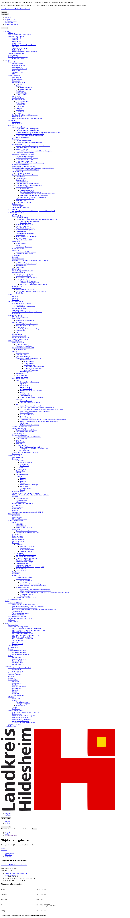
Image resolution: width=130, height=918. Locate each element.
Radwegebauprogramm (23, 704)
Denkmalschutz (17, 67)
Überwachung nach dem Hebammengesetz (29, 142)
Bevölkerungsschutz (18, 342)
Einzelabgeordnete (17, 644)
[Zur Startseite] (58, 810)
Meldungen (11, 33)
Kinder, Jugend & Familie (16, 212)
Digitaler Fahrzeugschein (19, 519)
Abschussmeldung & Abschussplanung (31, 390)
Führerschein (16, 515)
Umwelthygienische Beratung (25, 152)
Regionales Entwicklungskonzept (22, 719)
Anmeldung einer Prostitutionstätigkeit (27, 170)
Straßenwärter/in (17, 611)
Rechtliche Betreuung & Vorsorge (22, 503)
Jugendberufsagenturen (23, 226)
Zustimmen (5, 14)
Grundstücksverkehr (18, 72)
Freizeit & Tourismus (14, 674)
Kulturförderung (17, 123)
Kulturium (15, 298)
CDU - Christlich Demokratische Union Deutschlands (28, 630)
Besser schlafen (20, 176)
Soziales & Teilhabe (14, 455)
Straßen (14, 707)
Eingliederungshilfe (18, 491)
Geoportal (11, 676)
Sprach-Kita (19, 293)
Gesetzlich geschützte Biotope (25, 560)
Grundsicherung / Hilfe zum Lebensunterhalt (25, 493)
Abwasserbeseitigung (22, 587)
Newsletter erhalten (25, 488)
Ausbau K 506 (16, 41)
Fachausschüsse (13, 625)
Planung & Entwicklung (15, 710)
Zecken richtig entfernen (23, 202)
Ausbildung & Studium (15, 603)
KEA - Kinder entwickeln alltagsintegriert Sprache (31, 291)
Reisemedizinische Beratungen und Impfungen (30, 134)
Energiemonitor (17, 534)
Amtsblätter (15, 681)
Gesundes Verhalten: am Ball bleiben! (27, 183)
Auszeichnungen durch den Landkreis (19, 668)
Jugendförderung (17, 286)
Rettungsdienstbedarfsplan (24, 346)
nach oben (4, 850)
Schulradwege (20, 705)
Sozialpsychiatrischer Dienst (20, 137)
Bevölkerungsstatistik (14, 673)
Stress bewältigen (21, 200)
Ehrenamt (15, 459)
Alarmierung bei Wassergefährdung (30, 584)
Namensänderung (21, 265)
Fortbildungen (20, 91)
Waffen (18, 404)
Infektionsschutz (17, 144)
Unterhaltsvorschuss (18, 259)
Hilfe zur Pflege (17, 322)
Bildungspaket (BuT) (18, 457)
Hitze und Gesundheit (22, 188)
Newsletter (19, 476)
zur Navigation (9, 22)
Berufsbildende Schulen (23, 101)
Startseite (7, 832)
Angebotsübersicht (17, 310)
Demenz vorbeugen (22, 182)
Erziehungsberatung (22, 217)
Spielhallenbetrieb (21, 375)
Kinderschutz (16, 250)
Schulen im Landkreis (18, 99)
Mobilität (11, 697)
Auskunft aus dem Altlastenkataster (26, 531)
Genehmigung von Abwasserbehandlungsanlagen (35, 589)
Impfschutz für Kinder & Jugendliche (27, 158)
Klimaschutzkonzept (18, 541)
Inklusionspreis (16, 669)
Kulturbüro (15, 296)
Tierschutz (19, 440)
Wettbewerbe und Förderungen (29, 484)
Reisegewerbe (20, 373)
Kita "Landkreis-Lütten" (23, 276)
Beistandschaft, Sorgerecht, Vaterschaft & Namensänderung (30, 260)
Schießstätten (24, 423)
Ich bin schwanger (29, 363)
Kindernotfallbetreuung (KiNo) (25, 229)
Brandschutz (16, 70)
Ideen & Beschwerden (19, 686)
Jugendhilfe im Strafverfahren (25, 228)
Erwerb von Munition (26, 413)
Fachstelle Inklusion (22, 498)
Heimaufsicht (16, 318)
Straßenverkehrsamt (14, 514)
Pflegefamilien (16, 269)
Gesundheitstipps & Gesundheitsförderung (25, 175)
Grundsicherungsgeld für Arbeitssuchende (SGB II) (27, 512)
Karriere (7, 601)
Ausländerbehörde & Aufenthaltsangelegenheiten (27, 312)
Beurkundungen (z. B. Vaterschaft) (26, 264)
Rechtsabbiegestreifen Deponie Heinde (24, 45)
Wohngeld (15, 510)
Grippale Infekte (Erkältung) (24, 187)
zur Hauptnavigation (11, 21)
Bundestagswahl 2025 (19, 659)
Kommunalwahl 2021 (18, 664)
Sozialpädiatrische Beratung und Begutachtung (30, 163)
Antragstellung (20, 330)
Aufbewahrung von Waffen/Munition (31, 406)
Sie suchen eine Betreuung (28, 281)
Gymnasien (19, 108)
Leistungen (8, 60)
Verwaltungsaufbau (18, 695)
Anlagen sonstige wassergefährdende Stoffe (33, 585)
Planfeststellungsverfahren (16, 36)
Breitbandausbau (17, 714)
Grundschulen (20, 106)
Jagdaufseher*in (25, 394)
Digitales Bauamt (17, 63)
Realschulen (19, 113)
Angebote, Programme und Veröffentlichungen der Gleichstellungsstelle (33, 211)
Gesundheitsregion (17, 171)
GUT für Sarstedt (17, 640)
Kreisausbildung (21, 349)
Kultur (10, 295)
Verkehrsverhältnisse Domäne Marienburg (24, 51)
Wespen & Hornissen (26, 551)
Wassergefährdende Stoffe (24, 580)
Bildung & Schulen (14, 75)
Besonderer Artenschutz (27, 550)
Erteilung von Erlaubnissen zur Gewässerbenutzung (35, 591)
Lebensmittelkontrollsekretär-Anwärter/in (24, 608)
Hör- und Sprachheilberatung (24, 156)
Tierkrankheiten (20, 442)
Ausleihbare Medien (26, 87)
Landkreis (8, 666)
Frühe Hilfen (16, 241)
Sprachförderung (17, 288)
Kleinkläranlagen (25, 596)
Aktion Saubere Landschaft (24, 527)
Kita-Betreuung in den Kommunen (26, 277)
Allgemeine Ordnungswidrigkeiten (26, 430)
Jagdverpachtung (25, 387)
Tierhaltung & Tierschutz (19, 435)
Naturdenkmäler (21, 568)
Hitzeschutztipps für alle (27, 190)
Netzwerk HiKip (21, 231)
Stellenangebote (13, 621)
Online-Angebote (21, 94)
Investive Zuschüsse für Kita (24, 274)
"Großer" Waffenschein (27, 414)
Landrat (14, 692)
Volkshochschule (17, 117)
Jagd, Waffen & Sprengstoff (20, 378)
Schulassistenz (20, 235)
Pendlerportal (16, 709)
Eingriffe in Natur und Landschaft (26, 555)
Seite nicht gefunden (11, 835)
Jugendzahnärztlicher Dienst (20, 164)
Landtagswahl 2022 (18, 662)
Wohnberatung (24, 466)
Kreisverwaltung (13, 680)
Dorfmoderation (21, 469)
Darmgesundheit (21, 180)
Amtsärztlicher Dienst (18, 127)
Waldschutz (15, 573)
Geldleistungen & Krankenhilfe (25, 306)
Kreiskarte (11, 678)
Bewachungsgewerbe (22, 353)
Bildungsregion (16, 77)
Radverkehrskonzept (22, 702)
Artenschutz (19, 544)
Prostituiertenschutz (26, 360)
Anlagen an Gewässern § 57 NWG (26, 597)
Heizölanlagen (24, 582)
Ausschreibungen (13, 55)
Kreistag (10, 649)
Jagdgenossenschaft (26, 389)
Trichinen (19, 443)
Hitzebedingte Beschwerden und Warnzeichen (34, 195)
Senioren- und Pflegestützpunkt (25, 320)
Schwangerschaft (21, 243)
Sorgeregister (20, 267)
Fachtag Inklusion (21, 500)
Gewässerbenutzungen (23, 579)
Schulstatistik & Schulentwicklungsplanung (25, 115)
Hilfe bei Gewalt (29, 361)
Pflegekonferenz (17, 334)
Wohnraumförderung (18, 65)
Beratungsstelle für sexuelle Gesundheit (24, 166)
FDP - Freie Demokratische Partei (22, 637)
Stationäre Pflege (21, 327)
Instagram (7, 813)
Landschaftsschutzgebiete (23, 565)
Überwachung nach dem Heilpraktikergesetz (29, 135)
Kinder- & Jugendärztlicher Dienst (22, 271)
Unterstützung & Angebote (24, 247)
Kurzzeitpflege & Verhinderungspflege (27, 329)
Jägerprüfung (24, 385)
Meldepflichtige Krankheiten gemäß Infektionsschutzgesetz (33, 151)
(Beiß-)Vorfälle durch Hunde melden (31, 447)
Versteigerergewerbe (22, 377)
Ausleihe (18, 86)
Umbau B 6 (15, 46)
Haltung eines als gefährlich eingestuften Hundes (34, 449)
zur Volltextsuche (10, 19)
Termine (22, 483)
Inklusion (15, 496)
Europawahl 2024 (17, 661)
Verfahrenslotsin (21, 238)
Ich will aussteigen (29, 365)
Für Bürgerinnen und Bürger (20, 654)
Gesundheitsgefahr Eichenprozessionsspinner (29, 185)
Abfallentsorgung (21, 526)
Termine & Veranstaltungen (16, 53)
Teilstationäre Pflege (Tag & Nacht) (26, 325)
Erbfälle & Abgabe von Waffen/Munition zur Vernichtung (37, 407)
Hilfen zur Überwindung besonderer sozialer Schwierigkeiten (30, 495)
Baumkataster (20, 553)
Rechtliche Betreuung (26, 462)
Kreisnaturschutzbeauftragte (24, 561)
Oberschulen (20, 111)
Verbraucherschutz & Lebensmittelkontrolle (25, 452)
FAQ (13, 74)
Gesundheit (11, 125)
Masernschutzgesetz (22, 149)
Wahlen (10, 656)
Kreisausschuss (13, 647)
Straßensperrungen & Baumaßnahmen (19, 34)
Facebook (7, 815)
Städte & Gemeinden (14, 724)
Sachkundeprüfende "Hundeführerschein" (28, 437)
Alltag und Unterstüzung (31, 370)
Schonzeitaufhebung (26, 395)
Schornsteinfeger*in (18, 433)
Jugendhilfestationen (18, 248)
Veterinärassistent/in (18, 615)
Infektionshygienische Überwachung (27, 147)
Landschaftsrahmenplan (23, 563)
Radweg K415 (16, 50)
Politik (6, 623)
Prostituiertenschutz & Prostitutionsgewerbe (29, 358)
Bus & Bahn (16, 698)
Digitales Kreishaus (10, 726)
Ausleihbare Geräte (25, 89)
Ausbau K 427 (16, 40)
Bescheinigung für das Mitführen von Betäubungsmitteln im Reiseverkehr (38, 132)
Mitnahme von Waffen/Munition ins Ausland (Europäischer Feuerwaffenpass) (43, 419)
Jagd (17, 380)
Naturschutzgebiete (22, 570)
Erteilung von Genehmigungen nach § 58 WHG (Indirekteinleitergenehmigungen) (44, 592)
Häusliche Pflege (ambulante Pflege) (27, 324)
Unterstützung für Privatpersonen (26, 252)
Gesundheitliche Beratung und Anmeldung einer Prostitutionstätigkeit (33, 168)
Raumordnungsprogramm (20, 717)
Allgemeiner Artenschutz (27, 546)
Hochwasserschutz (17, 536)
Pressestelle (15, 693)
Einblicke (23, 478)
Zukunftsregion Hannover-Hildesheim (23, 722)
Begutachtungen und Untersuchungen (27, 130)
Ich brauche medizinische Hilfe (33, 368)
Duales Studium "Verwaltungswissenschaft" (25, 604)
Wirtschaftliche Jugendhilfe (24, 240)
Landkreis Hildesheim (14, 865)
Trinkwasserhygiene (18, 206)
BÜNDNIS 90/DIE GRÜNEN (21, 632)
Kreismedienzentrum (18, 82)
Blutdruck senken (21, 178)
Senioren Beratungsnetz (19, 336)
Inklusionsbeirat (21, 502)
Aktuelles (7, 31)
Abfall (14, 522)
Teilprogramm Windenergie (20, 721)
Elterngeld (15, 257)
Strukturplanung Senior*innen (21, 339)
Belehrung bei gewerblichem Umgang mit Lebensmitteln (33, 146)
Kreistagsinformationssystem (17, 650)
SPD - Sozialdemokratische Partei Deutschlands (26, 628)
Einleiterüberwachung (26, 594)
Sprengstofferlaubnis (26, 401)
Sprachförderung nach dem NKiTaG (27, 289)
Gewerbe (15, 351)
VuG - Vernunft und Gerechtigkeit (22, 639)
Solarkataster (16, 572)
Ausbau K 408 (16, 38)
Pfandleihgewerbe (21, 354)
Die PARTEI (16, 642)
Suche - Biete (24, 486)
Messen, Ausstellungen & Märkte (22, 426)
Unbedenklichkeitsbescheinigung (30, 402)
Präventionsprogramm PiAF (24, 159)
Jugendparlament (17, 79)
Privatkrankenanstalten (23, 356)
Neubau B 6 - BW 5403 (19, 48)
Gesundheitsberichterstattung (21, 207)
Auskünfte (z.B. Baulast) (19, 69)
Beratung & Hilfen (17, 216)
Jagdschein (23, 384)
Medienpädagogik (21, 93)
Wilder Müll (19, 524)
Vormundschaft (16, 255)
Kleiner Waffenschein (26, 418)
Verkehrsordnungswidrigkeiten (25, 431)
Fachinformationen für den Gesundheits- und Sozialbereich (37, 194)
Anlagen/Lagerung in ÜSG (24, 577)
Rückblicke (23, 481)
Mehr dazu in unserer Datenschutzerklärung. (15, 9)
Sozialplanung (16, 505)
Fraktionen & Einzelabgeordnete (18, 627)
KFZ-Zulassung (17, 517)
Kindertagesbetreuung (18, 272)
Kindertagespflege (21, 279)
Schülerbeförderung (18, 98)
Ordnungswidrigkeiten (19, 428)
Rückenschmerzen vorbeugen (25, 199)
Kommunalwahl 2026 (18, 657)
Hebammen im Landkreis (23, 140)
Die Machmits (20, 467)
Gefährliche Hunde (22, 445)
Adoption (15, 214)
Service (7, 834)
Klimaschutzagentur (18, 539)
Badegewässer (16, 204)
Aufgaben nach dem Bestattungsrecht (27, 128)
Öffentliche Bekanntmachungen (18, 57)
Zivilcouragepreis (17, 671)
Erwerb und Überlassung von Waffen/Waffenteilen (35, 411)
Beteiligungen (16, 683)
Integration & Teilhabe (19, 308)
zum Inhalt (8, 17)
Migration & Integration (15, 301)
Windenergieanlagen (18, 58)
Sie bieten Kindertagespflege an (29, 283)
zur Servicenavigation (11, 24)
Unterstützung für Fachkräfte (24, 253)
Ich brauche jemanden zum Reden (34, 366)
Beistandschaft (20, 262)
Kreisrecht (15, 690)
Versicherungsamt (17, 507)
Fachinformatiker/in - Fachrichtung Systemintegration (28, 606)
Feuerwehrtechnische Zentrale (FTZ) (23, 348)
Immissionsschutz (17, 538)
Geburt (18, 245)
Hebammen (15, 139)
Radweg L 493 (16, 43)
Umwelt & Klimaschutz (15, 520)
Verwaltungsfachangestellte (20, 613)
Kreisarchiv (15, 300)
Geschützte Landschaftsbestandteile (26, 558)
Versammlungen (17, 454)
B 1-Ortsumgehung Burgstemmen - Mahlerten (26, 712)
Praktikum (11, 620)
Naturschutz (15, 543)
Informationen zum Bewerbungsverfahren (20, 618)
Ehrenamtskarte (20, 471)
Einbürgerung (16, 313)
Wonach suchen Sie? (7, 829)
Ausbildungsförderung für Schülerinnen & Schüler (27, 118)
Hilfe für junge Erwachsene (24, 224)
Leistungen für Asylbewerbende (21, 303)
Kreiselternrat (16, 81)
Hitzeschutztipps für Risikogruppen (30, 192)
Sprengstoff (19, 399)
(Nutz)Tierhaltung (21, 438)
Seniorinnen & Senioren (15, 315)
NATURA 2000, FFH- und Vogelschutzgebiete (30, 567)
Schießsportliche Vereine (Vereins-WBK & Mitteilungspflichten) (39, 421)
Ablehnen (4, 12)
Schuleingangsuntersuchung (24, 161)
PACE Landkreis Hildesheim (24, 233)
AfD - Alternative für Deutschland (22, 633)
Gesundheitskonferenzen (23, 173)
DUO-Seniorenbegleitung (20, 317)
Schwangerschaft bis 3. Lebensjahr (26, 236)
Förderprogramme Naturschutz (25, 556)
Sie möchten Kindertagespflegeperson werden (33, 284)
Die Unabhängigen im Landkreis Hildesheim (25, 635)
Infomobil (19, 472)
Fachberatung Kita (25, 223)
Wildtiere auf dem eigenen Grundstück (31, 397)
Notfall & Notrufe (21, 344)
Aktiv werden (20, 461)
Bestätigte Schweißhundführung (29, 382)
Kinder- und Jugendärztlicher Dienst (23, 154)
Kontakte (22, 490)
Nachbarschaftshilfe (22, 474)
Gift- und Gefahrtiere (22, 450)
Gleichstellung (12, 209)
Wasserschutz (16, 575)
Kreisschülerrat (16, 96)
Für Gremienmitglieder (19, 652)
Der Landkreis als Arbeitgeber (17, 616)
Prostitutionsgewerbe (26, 372)
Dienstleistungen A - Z (15, 599)
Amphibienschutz (25, 548)
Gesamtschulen (20, 105)
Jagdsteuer (23, 392)
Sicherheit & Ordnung (15, 341)
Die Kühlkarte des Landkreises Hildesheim (33, 197)
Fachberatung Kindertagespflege (29, 221)
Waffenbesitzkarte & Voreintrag (29, 425)
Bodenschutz (16, 529)
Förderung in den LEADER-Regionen (23, 716)
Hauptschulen (20, 110)
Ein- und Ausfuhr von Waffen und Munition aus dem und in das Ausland (41, 409)
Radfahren (15, 700)
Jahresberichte (16, 688)
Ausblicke (23, 479)
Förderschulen (20, 103)
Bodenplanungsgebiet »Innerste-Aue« (27, 532)
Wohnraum (19, 305)
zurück (3, 848)
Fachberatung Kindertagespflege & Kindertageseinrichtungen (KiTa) (36, 219)
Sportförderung (16, 122)
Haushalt (15, 685)
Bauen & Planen (13, 62)
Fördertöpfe (11, 120)
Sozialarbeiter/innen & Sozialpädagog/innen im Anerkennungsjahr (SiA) (34, 609)
